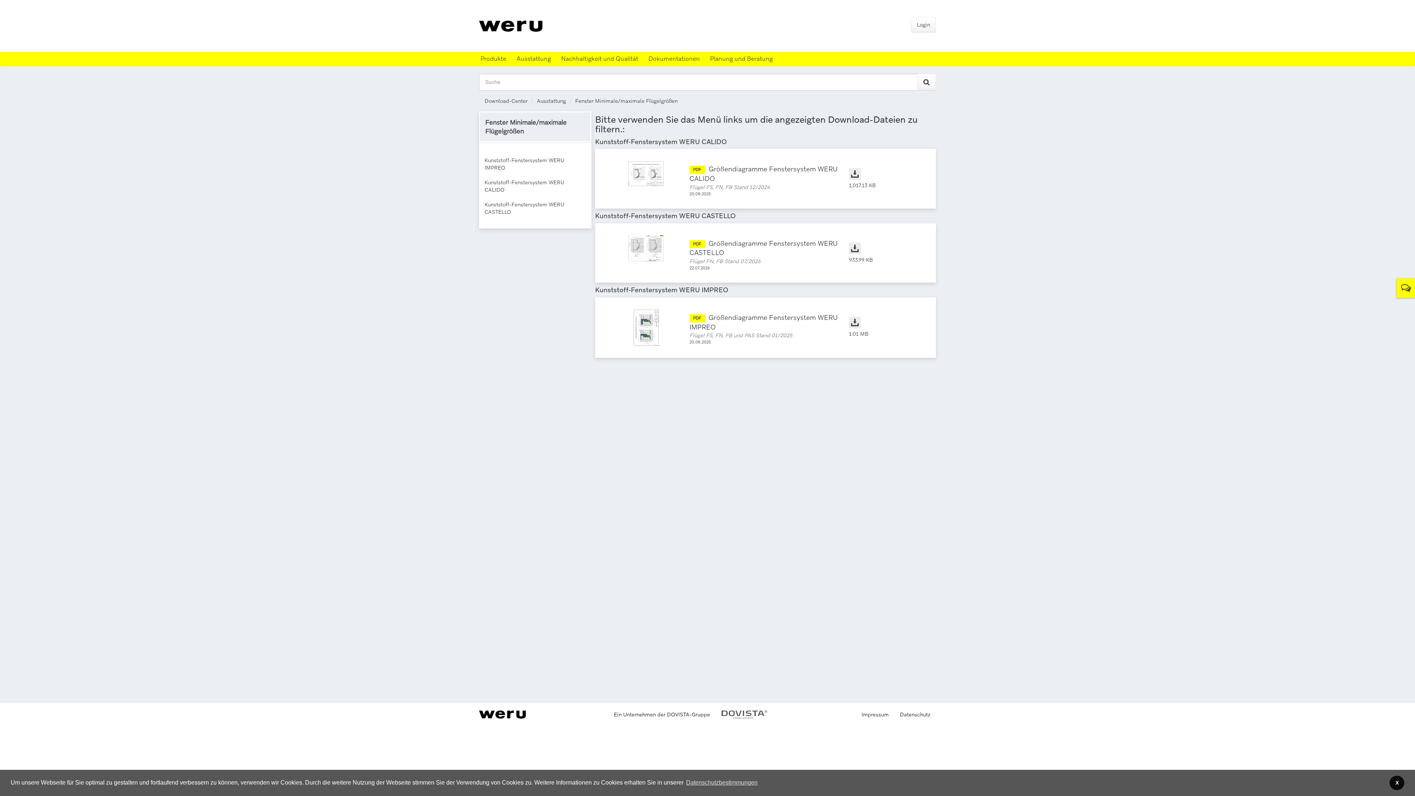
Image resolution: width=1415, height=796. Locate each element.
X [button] (1397, 783)
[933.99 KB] (885, 241)
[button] (722, 782)
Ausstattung (551, 101)
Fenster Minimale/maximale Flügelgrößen (626, 101)
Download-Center (506, 101)
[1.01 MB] (885, 315)
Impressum (875, 714)
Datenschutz (915, 714)
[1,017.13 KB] (885, 166)
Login (923, 24)
